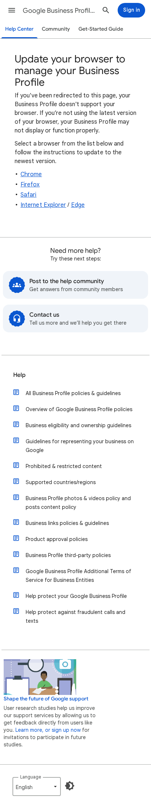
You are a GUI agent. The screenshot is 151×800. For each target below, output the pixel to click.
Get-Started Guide (100, 29)
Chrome (31, 174)
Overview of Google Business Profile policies (79, 409)
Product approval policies (57, 539)
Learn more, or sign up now (48, 730)
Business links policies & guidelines (67, 523)
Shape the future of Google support (46, 699)
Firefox (30, 184)
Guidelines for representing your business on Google (80, 445)
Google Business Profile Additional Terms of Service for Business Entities (78, 575)
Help (19, 375)
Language (30, 777)
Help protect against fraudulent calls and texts (75, 616)
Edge (78, 205)
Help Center (19, 29)
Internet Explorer (43, 205)
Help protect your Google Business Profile (76, 596)
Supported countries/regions (61, 482)
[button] (12, 10)
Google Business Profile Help (59, 11)
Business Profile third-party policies (68, 555)
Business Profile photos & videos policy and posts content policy (78, 502)
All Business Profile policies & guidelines (73, 393)
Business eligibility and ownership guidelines (78, 425)
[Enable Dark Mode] (69, 786)
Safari (28, 194)
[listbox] (36, 786)
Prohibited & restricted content (64, 466)
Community (56, 29)
